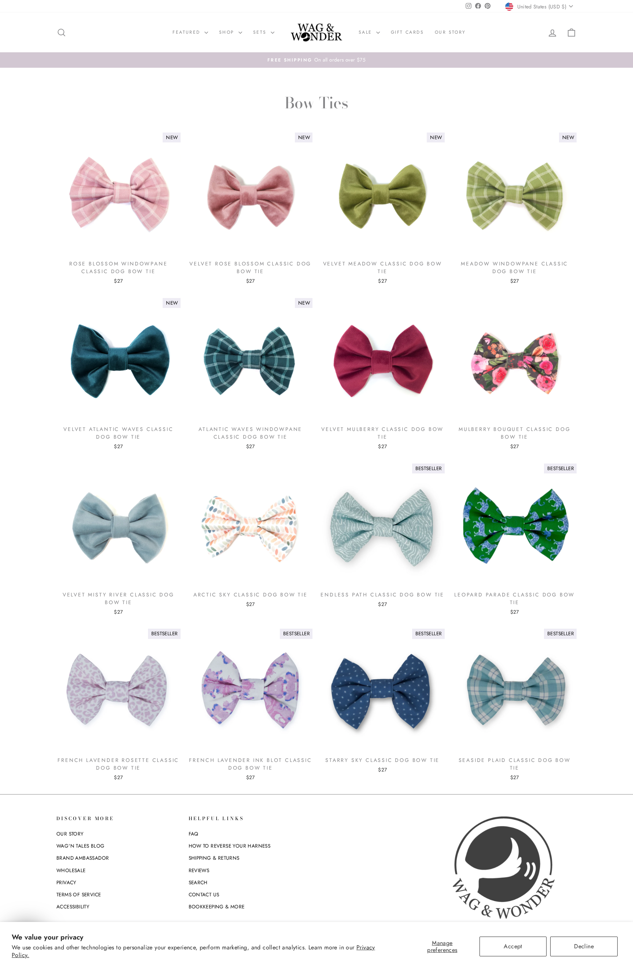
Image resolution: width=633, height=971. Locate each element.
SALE (366, 32)
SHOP (228, 32)
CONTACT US (204, 894)
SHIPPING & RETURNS (214, 858)
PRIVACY (66, 882)
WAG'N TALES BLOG (80, 845)
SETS (261, 32)
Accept (513, 946)
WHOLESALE (71, 870)
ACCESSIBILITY (72, 906)
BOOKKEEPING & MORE (217, 906)
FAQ (194, 833)
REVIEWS (199, 870)
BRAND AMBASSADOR (82, 858)
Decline (584, 946)
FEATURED (188, 32)
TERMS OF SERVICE (78, 894)
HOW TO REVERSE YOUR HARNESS (230, 845)
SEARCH (198, 882)
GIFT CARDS (407, 32)
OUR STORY (450, 32)
